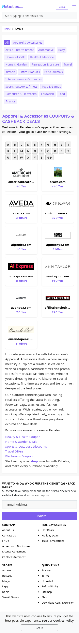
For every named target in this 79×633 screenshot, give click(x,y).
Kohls (5, 592)
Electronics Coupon (19, 456)
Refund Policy (50, 586)
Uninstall (47, 581)
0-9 (49, 157)
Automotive (45, 50)
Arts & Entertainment (19, 50)
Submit (39, 516)
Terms (45, 575)
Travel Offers (14, 451)
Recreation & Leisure (45, 64)
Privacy (46, 570)
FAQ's (5, 541)
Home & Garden (16, 64)
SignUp (62, 6)
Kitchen (10, 72)
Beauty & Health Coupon (22, 437)
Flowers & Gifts (15, 57)
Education (47, 94)
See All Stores (10, 597)
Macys (6, 581)
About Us (8, 530)
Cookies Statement (14, 557)
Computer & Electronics (20, 94)
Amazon (7, 570)
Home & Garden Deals (21, 442)
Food (62, 94)
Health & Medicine (42, 57)
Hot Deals (48, 530)
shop (34, 461)
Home (7, 29)
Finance (10, 101)
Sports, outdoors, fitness (21, 86)
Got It (39, 628)
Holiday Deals (50, 535)
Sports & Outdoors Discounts (26, 446)
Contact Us (9, 535)
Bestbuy (7, 575)
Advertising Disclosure (16, 546)
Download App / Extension (58, 602)
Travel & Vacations (53, 541)
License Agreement (14, 551)
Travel (68, 64)
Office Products (30, 72)
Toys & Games (51, 86)
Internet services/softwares (23, 79)
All (7, 42)
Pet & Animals (53, 72)
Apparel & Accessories (27, 42)
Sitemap (47, 592)
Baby (61, 50)
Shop (45, 597)
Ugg (4, 586)
